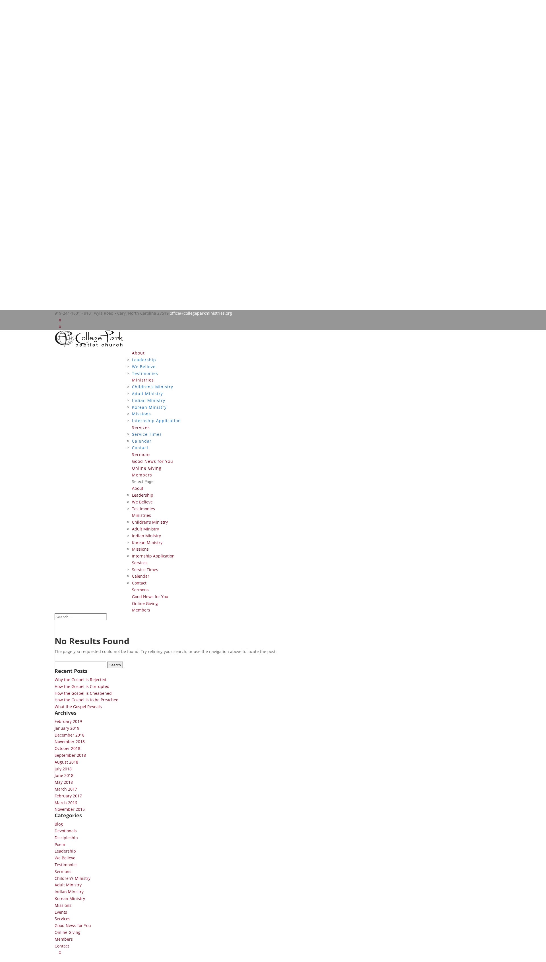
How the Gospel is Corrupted (82, 686)
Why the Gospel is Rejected (80, 679)
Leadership (144, 359)
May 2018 (64, 782)
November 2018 (70, 741)
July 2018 (63, 769)
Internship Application (156, 420)
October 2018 (67, 748)
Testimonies (145, 373)
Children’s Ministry (152, 386)
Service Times (147, 434)
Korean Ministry (149, 407)
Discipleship (66, 837)
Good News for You (152, 461)
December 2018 (69, 735)
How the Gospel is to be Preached (87, 699)
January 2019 (67, 728)
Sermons (141, 454)
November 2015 (70, 809)
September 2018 (70, 755)
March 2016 (66, 802)
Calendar (142, 441)
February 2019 (68, 721)
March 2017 (66, 789)
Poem (60, 844)
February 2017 (68, 796)
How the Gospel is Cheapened (83, 693)
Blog (59, 824)
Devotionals (66, 831)
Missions (141, 413)
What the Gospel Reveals (78, 706)
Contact (140, 447)
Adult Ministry (147, 393)
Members (142, 475)
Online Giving (147, 468)
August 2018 (66, 762)
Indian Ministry (148, 400)
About (138, 353)
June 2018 (64, 775)
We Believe (144, 366)
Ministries (143, 380)
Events (61, 912)
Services (141, 427)
